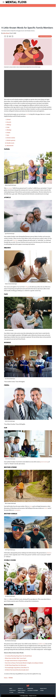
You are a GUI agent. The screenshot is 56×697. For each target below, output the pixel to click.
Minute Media (25, 695)
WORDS (11, 677)
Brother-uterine (11, 137)
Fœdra (8, 132)
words (27, 114)
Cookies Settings (21, 692)
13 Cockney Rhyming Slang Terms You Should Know (18, 656)
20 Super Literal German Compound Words (16, 660)
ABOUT (10, 688)
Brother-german (11, 140)
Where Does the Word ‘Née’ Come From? (15, 658)
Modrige (9, 130)
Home (5, 677)
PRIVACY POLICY (43, 688)
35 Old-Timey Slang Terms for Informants (15, 665)
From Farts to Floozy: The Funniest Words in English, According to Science (24, 663)
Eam (8, 135)
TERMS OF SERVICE (21, 690)
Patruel (8, 119)
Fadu (8, 127)
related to (49, 553)
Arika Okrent (6, 33)
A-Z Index (11, 692)
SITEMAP (42, 690)
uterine (46, 508)
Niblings (9, 124)
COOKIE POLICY (12, 690)
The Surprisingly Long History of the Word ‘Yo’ (17, 667)
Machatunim (10, 145)
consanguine (17, 510)
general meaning (44, 462)
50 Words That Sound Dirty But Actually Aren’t (17, 670)
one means (9, 188)
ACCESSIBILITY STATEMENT (33, 690)
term (31, 506)
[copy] (12, 36)
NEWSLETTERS (30, 688)
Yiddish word (41, 643)
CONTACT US (20, 688)
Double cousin (10, 143)
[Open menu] (3, 2)
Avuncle (9, 122)
